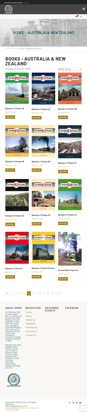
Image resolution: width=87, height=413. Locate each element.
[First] (7, 293)
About (29, 316)
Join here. (26, 2)
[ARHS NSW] (8, 9)
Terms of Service (30, 408)
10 (48, 293)
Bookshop (30, 320)
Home (29, 312)
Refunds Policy (11, 410)
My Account (31, 331)
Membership (31, 328)
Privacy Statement (13, 408)
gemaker (24, 406)
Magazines (31, 324)
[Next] (56, 293)
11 (52, 293)
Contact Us (31, 335)
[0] (75, 16)
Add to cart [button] (10, 117)
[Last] (60, 293)
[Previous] (10, 293)
